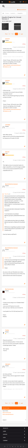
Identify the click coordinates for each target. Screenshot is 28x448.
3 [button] (9, 31)
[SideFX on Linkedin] (23, 446)
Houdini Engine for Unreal (13, 13)
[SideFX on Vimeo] (17, 446)
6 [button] (12, 31)
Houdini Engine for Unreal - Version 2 (20, 13)
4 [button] (10, 31)
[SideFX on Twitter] (7, 446)
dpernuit (7, 151)
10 (16, 34)
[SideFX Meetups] (15, 446)
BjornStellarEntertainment (11, 184)
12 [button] (18, 31)
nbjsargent (7, 364)
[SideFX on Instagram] (10, 446)
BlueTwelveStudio (9, 289)
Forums (7, 13)
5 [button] (11, 31)
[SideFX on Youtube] (20, 446)
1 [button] (7, 31)
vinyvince (7, 38)
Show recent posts (7, 412)
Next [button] (3, 27)
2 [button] (8, 31)
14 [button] (20, 31)
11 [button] (17, 31)
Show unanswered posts (8, 414)
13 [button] (19, 31)
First (6, 34)
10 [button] (16, 31)
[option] (8, 26)
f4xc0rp (7, 330)
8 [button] (14, 31)
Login (25, 1)
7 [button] (13, 31)
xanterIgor (7, 124)
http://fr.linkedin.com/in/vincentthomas (11, 65)
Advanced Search (22, 9)
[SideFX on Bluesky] (12, 446)
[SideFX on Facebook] (4, 446)
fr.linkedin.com (6, 66)
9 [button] (15, 31)
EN (21, 1)
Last (22, 34)
